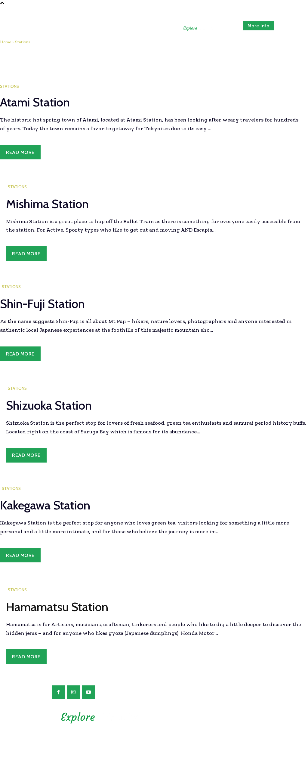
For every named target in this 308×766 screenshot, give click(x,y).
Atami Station (35, 102)
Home (5, 42)
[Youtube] (88, 692)
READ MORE (20, 152)
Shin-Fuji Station (42, 303)
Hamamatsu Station (57, 606)
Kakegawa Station (45, 505)
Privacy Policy (208, 724)
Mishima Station (47, 203)
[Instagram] (73, 692)
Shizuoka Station (49, 405)
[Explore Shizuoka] (199, 28)
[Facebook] (58, 692)
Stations (9, 86)
